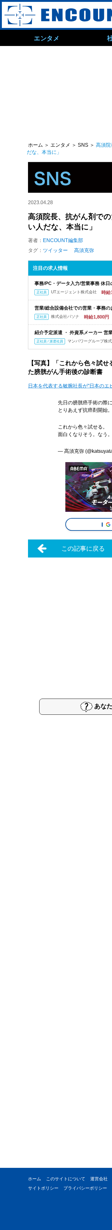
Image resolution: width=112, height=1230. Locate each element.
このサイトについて (65, 1179)
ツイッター (55, 250)
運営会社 (99, 1179)
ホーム (34, 1179)
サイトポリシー (43, 1188)
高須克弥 (84, 250)
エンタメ (46, 38)
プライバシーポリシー (85, 1188)
